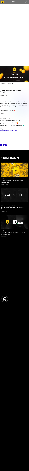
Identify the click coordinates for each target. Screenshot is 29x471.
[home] (2, 2)
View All (3, 241)
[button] (26, 2)
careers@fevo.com (4, 130)
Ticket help (14, 1)
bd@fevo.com (13, 130)
